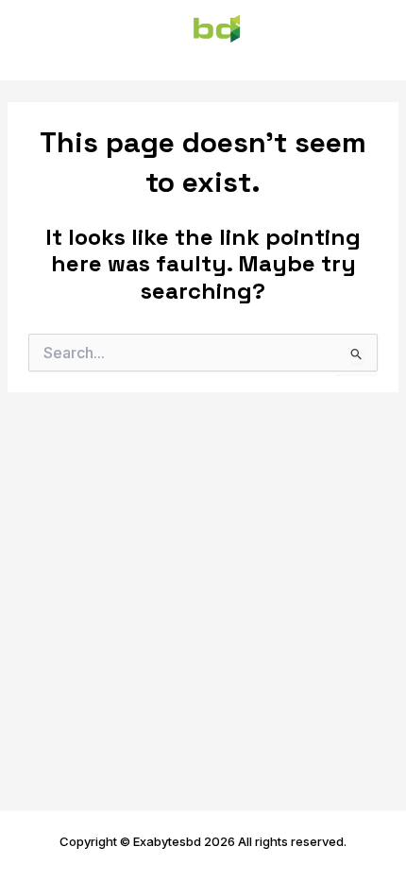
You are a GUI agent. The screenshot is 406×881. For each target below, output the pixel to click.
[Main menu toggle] (365, 41)
